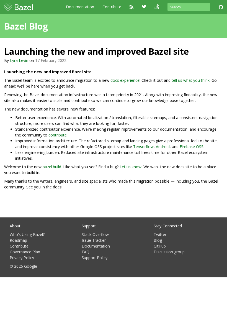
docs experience (125, 80)
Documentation (80, 6)
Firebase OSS (191, 146)
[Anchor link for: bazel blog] (52, 25)
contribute (57, 135)
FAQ (85, 251)
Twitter (160, 234)
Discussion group (169, 251)
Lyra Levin (19, 60)
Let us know (130, 166)
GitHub (160, 246)
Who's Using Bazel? (27, 234)
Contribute (111, 6)
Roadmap (18, 240)
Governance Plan (25, 251)
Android (163, 146)
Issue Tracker (94, 240)
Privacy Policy (22, 257)
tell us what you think (191, 80)
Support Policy (94, 257)
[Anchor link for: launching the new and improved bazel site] (193, 50)
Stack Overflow (95, 234)
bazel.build (52, 166)
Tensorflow (143, 146)
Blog (158, 240)
